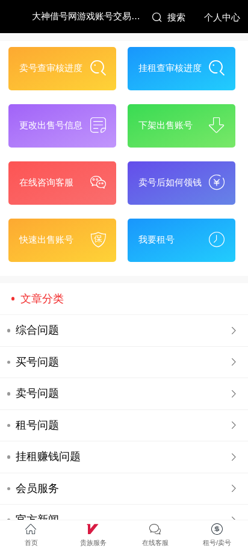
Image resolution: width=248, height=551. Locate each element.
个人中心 (222, 17)
